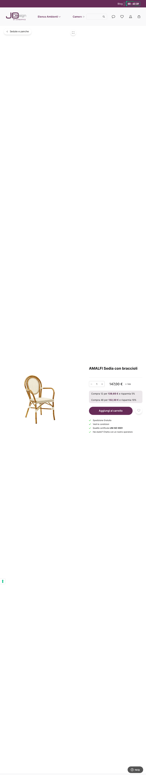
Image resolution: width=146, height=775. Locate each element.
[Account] (113, 17)
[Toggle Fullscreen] (73, 32)
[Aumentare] (102, 384)
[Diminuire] (91, 384)
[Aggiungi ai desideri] (139, 410)
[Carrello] (138, 16)
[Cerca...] (97, 17)
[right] (84, 16)
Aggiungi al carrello (111, 410)
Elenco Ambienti (48, 16)
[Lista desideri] (122, 17)
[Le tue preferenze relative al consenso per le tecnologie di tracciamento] (2, 581)
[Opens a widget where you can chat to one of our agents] (135, 770)
